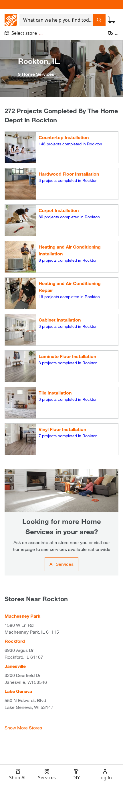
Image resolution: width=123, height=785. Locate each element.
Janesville (15, 666)
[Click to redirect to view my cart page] (111, 20)
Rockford (15, 641)
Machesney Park (22, 616)
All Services (61, 564)
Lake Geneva (18, 691)
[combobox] (56, 20)
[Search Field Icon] (99, 20)
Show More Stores (23, 727)
